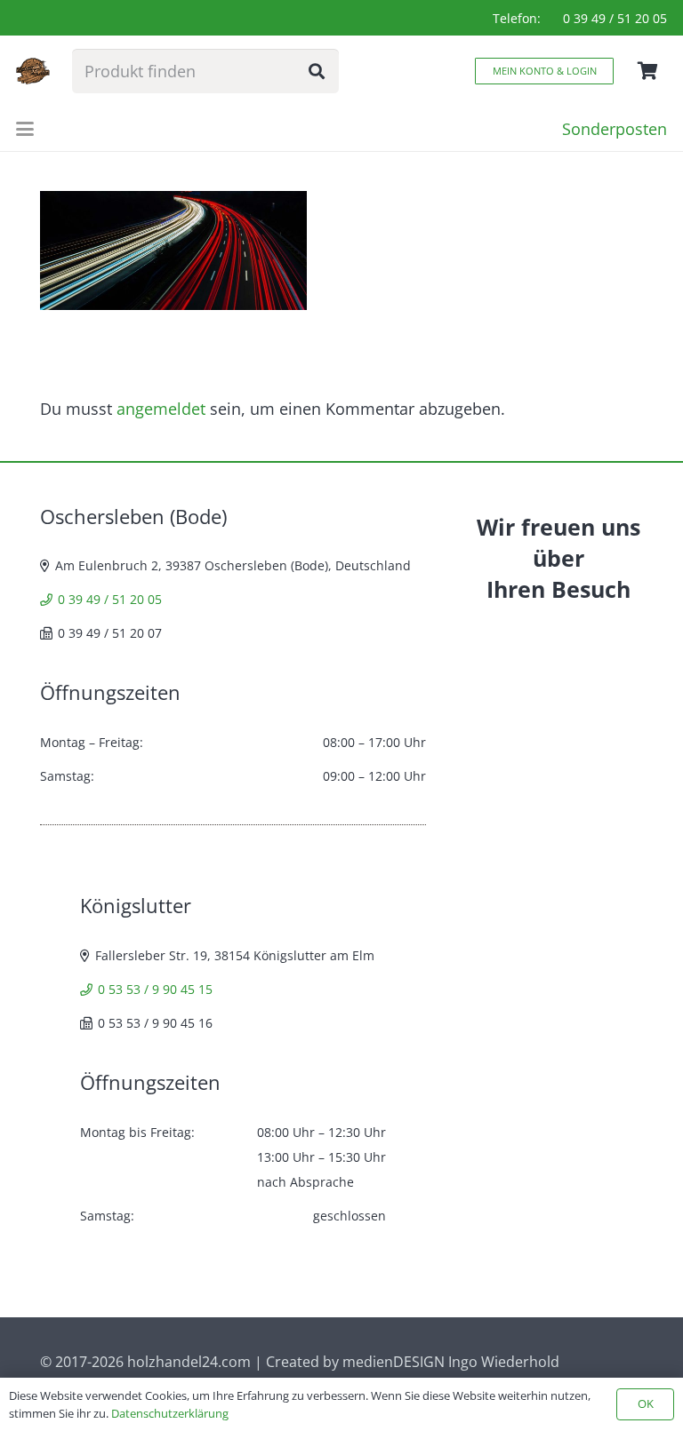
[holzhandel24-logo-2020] (33, 71)
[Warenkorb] (647, 71)
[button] (25, 129)
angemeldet (161, 408)
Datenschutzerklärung (170, 1413)
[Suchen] (316, 71)
